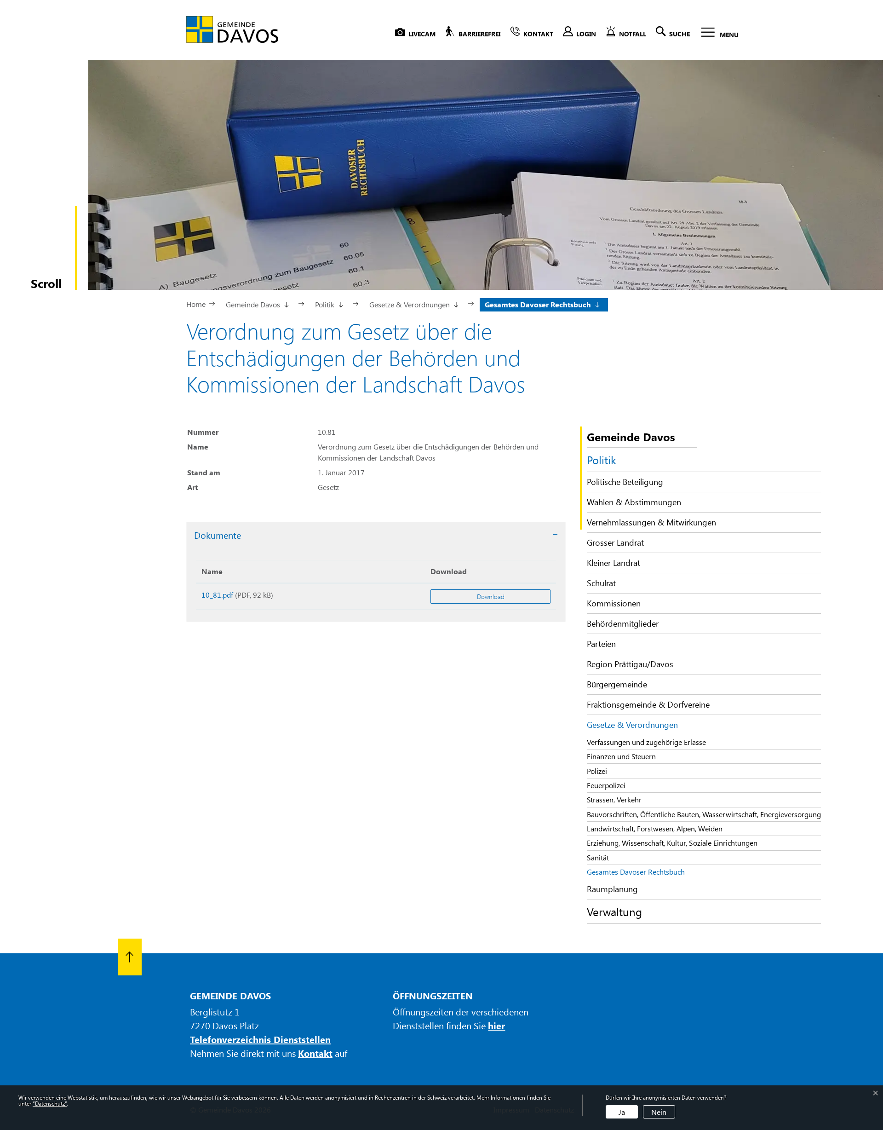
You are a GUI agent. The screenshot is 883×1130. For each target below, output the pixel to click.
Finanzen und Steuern (621, 756)
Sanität (598, 857)
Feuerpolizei (606, 785)
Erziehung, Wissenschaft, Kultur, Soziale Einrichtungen (672, 843)
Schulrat (601, 582)
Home (196, 304)
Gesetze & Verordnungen (632, 724)
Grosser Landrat (615, 542)
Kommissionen (614, 603)
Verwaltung (614, 911)
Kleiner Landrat (613, 562)
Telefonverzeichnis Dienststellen (260, 1039)
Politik (601, 459)
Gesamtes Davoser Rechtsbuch (636, 873)
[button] (256, 303)
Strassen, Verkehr (614, 799)
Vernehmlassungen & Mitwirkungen (651, 522)
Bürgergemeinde (617, 684)
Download (448, 571)
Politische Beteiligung (625, 481)
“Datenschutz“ (50, 1103)
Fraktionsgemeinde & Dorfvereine (648, 704)
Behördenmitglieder (623, 623)
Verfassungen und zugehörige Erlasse (646, 742)
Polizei (597, 771)
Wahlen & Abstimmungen (634, 501)
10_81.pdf (217, 595)
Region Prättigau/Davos (630, 663)
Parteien (601, 643)
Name (212, 571)
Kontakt (315, 1053)
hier (496, 1025)
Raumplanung (612, 888)
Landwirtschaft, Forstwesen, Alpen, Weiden (654, 828)
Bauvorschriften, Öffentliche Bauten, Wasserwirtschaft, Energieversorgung (704, 814)
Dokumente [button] (217, 535)
